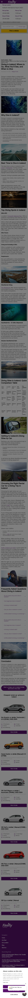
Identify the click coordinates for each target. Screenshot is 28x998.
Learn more (5, 982)
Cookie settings (14, 994)
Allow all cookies (14, 990)
